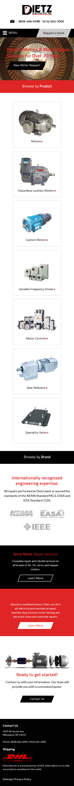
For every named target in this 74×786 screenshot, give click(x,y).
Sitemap (7, 779)
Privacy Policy (22, 779)
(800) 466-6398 (19, 741)
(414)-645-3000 (53, 21)
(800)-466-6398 (29, 21)
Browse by (37, 86)
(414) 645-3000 (37, 741)
